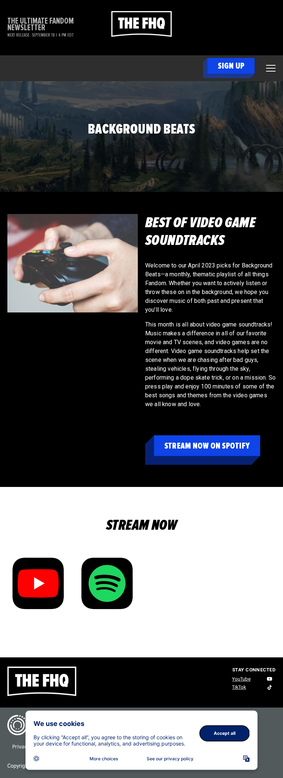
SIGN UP (231, 65)
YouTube (241, 679)
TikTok (239, 687)
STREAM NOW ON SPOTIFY (207, 445)
